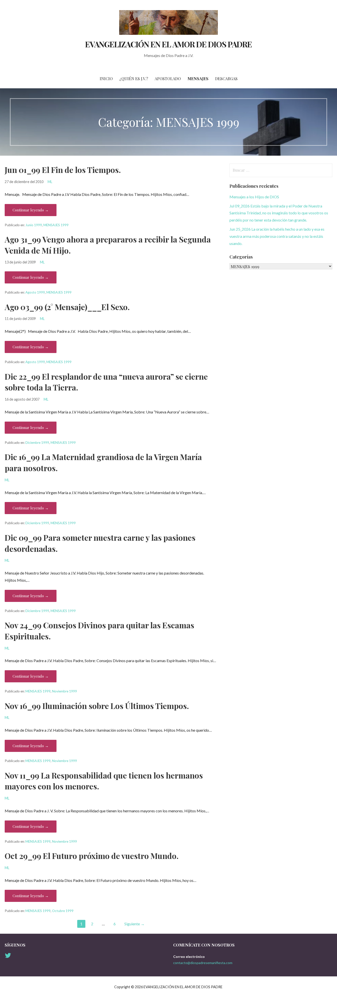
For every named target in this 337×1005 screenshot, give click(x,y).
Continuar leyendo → (31, 209)
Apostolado (168, 78)
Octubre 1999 (63, 911)
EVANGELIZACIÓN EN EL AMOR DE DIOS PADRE (168, 44)
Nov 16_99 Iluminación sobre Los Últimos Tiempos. (97, 705)
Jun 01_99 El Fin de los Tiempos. (63, 169)
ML (50, 182)
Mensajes (197, 78)
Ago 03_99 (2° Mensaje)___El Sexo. (67, 306)
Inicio (106, 78)
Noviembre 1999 (64, 691)
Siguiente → (134, 923)
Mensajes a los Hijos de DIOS (254, 196)
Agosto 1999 (35, 292)
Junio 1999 (33, 225)
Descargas (226, 78)
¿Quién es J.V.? (133, 78)
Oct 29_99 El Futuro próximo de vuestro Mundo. (92, 855)
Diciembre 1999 (37, 443)
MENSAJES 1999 (56, 225)
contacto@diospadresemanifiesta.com (202, 963)
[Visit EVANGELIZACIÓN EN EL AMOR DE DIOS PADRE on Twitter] (8, 956)
